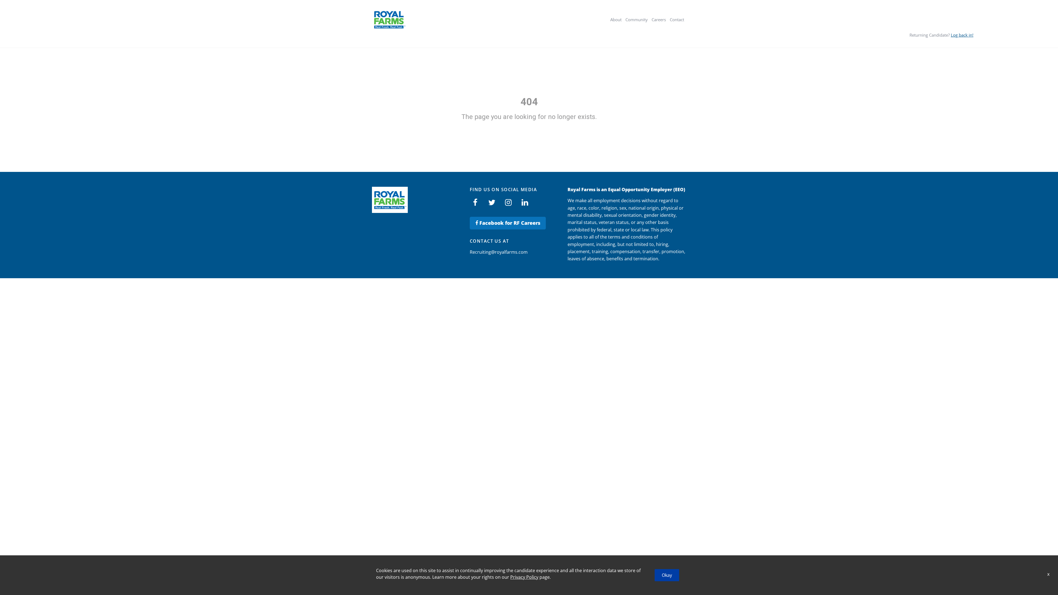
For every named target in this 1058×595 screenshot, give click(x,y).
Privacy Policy (524, 577)
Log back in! (962, 35)
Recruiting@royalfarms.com (499, 252)
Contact (677, 19)
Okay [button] (667, 575)
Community (636, 19)
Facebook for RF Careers (509, 223)
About (616, 19)
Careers (659, 19)
